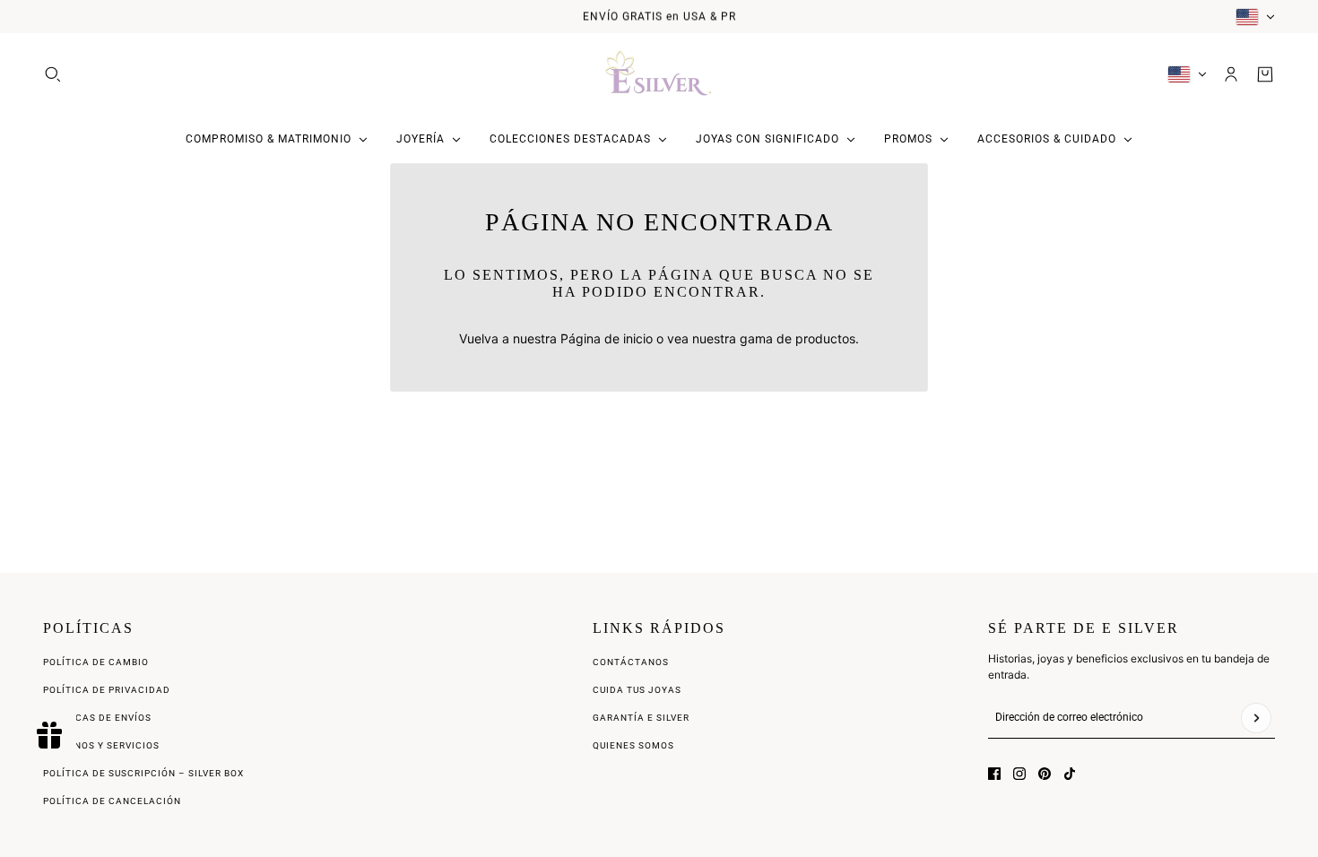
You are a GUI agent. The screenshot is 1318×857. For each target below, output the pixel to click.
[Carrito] (1265, 74)
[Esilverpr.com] (659, 74)
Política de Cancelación (112, 801)
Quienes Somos (633, 745)
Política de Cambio (96, 662)
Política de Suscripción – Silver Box (143, 773)
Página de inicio (606, 338)
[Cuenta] (1231, 74)
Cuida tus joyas (637, 690)
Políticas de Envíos (97, 718)
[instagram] (1019, 773)
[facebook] (994, 773)
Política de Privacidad (106, 690)
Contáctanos (631, 662)
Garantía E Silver (641, 718)
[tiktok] (1070, 773)
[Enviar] (1256, 718)
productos (825, 338)
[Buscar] (53, 74)
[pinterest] (1044, 773)
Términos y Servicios (101, 745)
